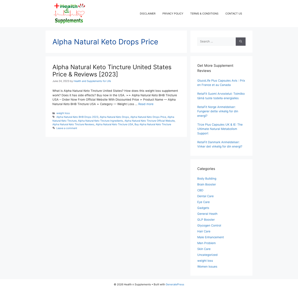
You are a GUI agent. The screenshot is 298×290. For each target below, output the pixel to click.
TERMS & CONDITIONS (204, 13)
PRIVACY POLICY (172, 13)
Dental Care (205, 196)
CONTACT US (233, 13)
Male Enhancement (210, 237)
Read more (145, 104)
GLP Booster (206, 219)
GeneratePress (175, 284)
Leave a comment (66, 128)
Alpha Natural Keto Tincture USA (114, 124)
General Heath (207, 213)
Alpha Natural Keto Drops (114, 116)
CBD (200, 190)
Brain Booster (206, 184)
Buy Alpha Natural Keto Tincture (153, 124)
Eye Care (203, 202)
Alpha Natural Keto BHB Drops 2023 (77, 116)
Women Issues (207, 266)
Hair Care (203, 231)
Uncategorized (207, 255)
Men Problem (206, 243)
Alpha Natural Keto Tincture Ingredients (100, 120)
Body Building (206, 178)
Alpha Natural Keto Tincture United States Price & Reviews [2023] (111, 70)
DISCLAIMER (148, 13)
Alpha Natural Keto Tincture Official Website (150, 120)
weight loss (63, 113)
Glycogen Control (209, 225)
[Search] (241, 41)
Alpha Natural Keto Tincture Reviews (73, 124)
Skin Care (204, 249)
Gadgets (203, 208)
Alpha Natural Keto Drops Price (148, 116)
